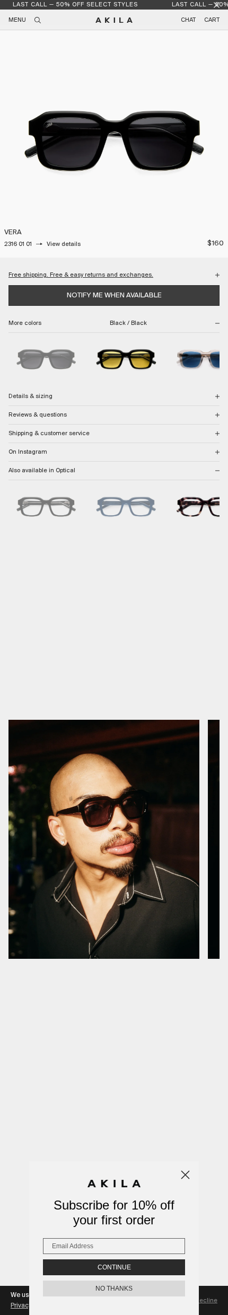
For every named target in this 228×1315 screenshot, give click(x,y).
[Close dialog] (185, 1175)
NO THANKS (114, 1288)
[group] (114, 144)
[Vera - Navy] (125, 507)
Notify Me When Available (114, 295)
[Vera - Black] (46, 507)
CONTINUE (114, 1267)
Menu (17, 20)
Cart (212, 20)
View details (64, 244)
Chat (188, 20)
